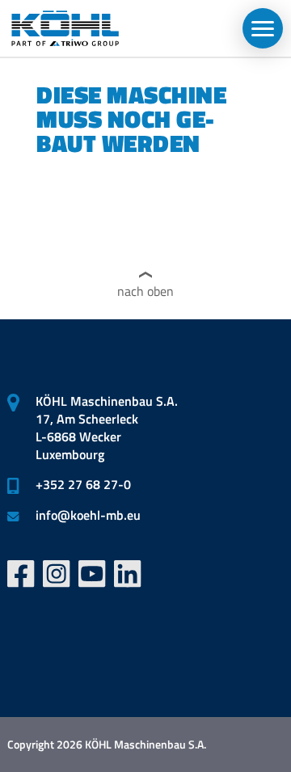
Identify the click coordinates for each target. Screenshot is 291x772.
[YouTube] (92, 574)
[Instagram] (56, 574)
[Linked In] (127, 574)
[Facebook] (21, 574)
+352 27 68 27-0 (83, 484)
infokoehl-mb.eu (88, 515)
